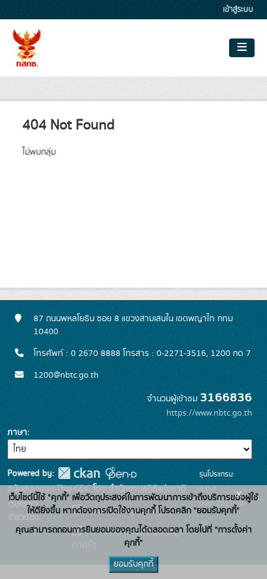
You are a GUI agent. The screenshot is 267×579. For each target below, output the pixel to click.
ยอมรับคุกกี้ (133, 564)
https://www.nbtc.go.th (209, 413)
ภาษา (17, 432)
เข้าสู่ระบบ (238, 10)
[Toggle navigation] (242, 48)
